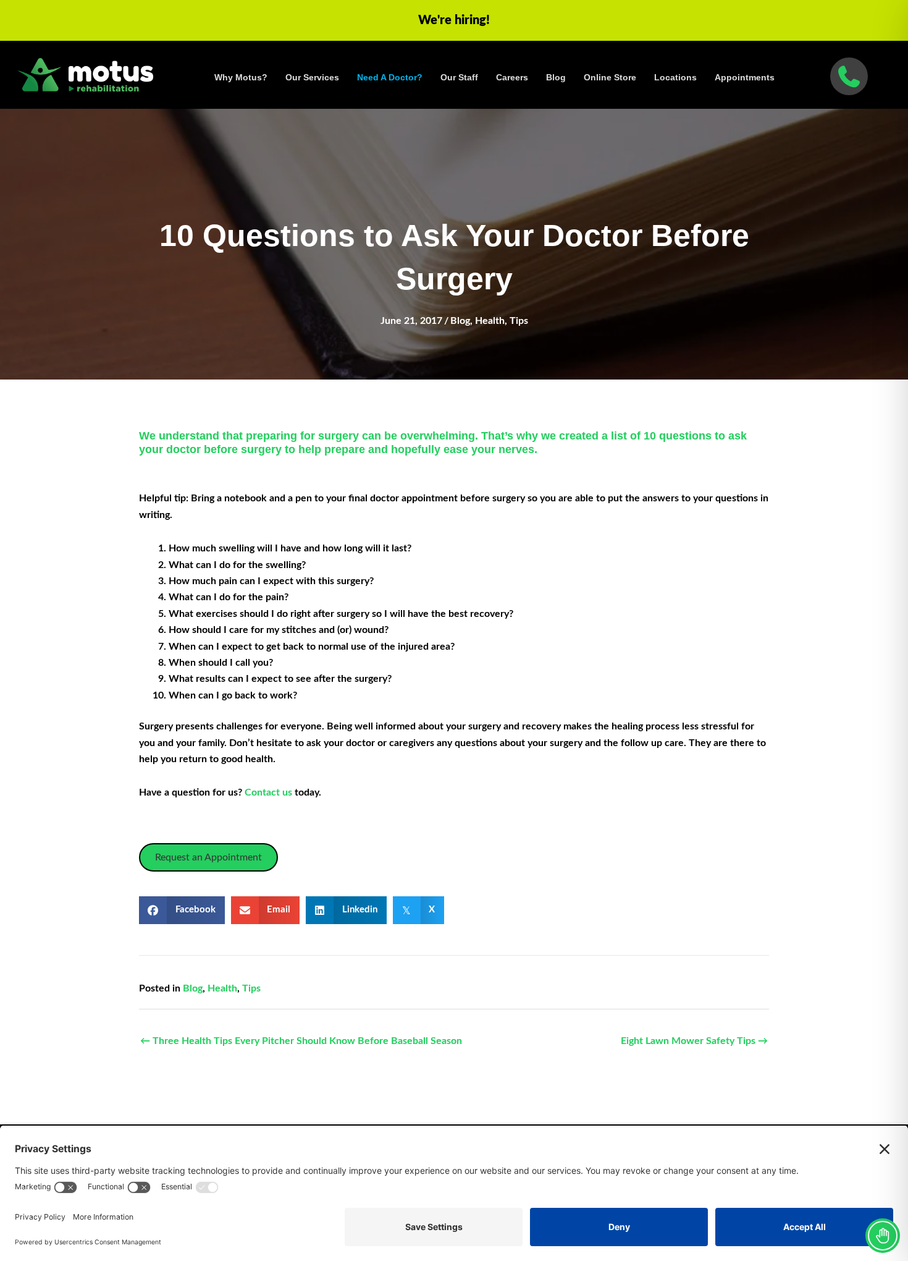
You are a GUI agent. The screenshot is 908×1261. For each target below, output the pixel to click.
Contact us (270, 792)
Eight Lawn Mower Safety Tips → (694, 1041)
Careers (512, 77)
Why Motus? (240, 77)
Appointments (745, 77)
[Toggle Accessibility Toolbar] (883, 1236)
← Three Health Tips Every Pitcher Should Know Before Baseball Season (301, 1041)
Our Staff (459, 77)
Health (490, 321)
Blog (556, 77)
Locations (675, 77)
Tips (519, 321)
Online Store (610, 77)
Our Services (312, 77)
